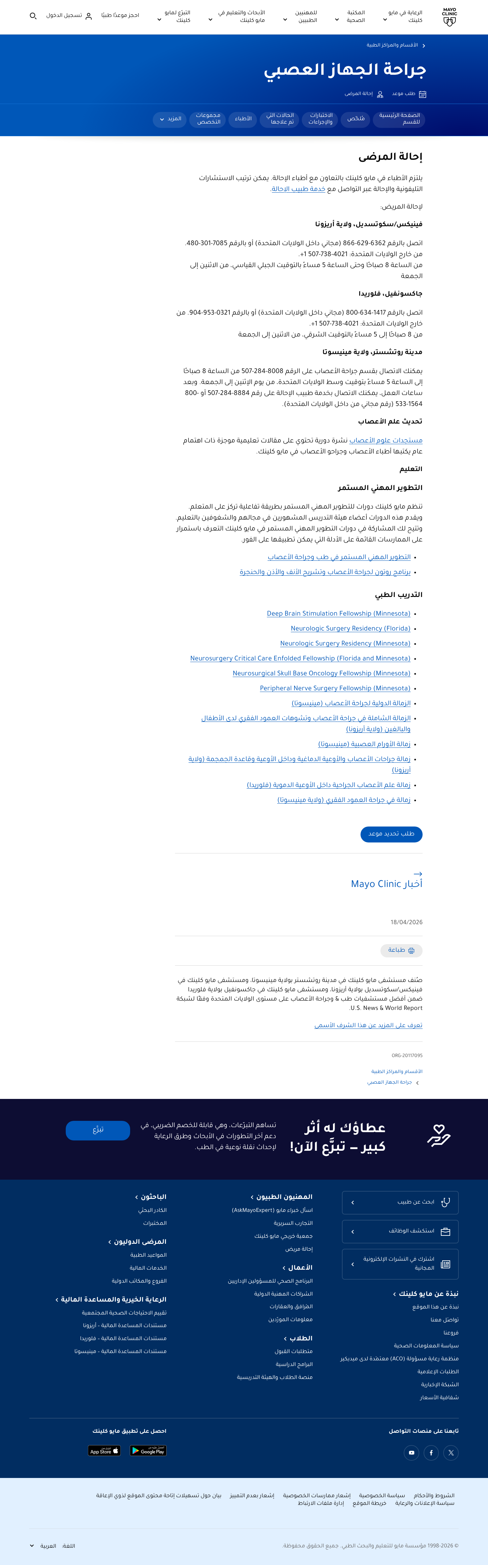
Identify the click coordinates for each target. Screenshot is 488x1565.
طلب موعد (403, 94)
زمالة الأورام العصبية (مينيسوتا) (364, 745)
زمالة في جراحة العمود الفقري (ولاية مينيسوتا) (344, 801)
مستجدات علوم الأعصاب (386, 441)
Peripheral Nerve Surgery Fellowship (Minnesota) (335, 689)
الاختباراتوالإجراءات (320, 119)
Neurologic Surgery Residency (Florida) (351, 629)
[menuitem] (399, 120)
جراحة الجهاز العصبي (345, 72)
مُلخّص (356, 119)
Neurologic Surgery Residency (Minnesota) (345, 644)
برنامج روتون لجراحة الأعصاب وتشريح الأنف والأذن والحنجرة (325, 573)
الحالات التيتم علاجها (280, 119)
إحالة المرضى (359, 94)
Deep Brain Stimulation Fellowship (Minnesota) (339, 614)
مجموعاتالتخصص (208, 119)
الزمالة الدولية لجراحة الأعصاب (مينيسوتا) (351, 704)
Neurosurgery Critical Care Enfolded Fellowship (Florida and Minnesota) (300, 659)
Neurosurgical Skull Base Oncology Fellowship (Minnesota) (322, 674)
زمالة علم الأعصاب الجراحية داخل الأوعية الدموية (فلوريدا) (329, 786)
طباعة (396, 950)
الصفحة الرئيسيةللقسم (399, 119)
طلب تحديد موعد (391, 834)
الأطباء (243, 119)
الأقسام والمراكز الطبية (392, 46)
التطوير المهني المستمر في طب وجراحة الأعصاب (339, 558)
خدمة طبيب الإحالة (298, 190)
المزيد (174, 119)
